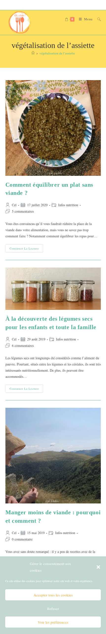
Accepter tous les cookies (53, 594)
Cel (14, 205)
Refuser (53, 608)
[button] (98, 567)
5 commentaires (23, 211)
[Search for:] (97, 19)
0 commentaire (22, 539)
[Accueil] (33, 53)
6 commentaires (23, 345)
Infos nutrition (68, 205)
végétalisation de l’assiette (57, 53)
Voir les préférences (53, 622)
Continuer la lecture (26, 249)
